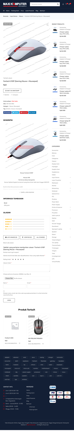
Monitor (54, 185)
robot (7, 375)
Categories (55, 158)
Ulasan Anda (7, 263)
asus (33, 357)
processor (37, 372)
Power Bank (55, 202)
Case (53, 156)
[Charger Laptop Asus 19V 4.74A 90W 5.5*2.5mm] (55, 74)
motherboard (45, 368)
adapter (7, 357)
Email (29, 283)
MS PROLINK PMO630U (35, 338)
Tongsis (54, 250)
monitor (35, 368)
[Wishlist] (66, 4)
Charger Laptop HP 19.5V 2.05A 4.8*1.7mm (65, 107)
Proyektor (55, 212)
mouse (13, 109)
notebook (7, 372)
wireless (24, 379)
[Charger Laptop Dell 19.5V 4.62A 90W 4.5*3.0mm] (55, 134)
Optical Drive (55, 193)
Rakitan (54, 218)
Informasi (32, 407)
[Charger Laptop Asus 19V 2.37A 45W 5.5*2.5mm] (55, 45)
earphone (25, 361)
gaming (52, 361)
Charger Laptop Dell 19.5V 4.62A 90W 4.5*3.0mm (64, 137)
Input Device (13, 16)
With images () (12, 237)
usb (50, 375)
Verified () (28, 237)
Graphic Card (56, 169)
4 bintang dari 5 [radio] (21, 260)
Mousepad (17, 106)
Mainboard (55, 183)
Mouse (21, 16)
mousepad (19, 109)
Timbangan (55, 248)
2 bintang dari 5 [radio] (16, 260)
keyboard (59, 364)
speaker (24, 375)
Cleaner (54, 161)
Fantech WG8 (9, 338)
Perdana (54, 199)
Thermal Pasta (56, 245)
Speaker (54, 231)
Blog (27, 401)
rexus (63, 372)
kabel (50, 364)
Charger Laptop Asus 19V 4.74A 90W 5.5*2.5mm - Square (65, 63)
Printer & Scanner (57, 207)
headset (15, 364)
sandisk (16, 375)
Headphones (55, 172)
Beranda (5, 16)
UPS (53, 259)
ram (46, 372)
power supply (26, 372)
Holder (54, 174)
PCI (53, 196)
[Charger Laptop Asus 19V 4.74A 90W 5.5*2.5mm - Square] (55, 59)
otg (16, 372)
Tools (53, 253)
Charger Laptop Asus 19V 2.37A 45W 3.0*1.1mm (64, 33)
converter (7, 361)
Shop (27, 395)
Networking (55, 188)
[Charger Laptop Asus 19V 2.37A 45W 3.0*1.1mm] (55, 30)
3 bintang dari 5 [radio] (19, 260)
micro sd (17, 368)
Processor (55, 210)
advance (15, 357)
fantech (8, 109)
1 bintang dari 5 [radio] (13, 260)
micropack (8, 368)
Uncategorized (56, 256)
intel (42, 364)
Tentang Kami (30, 393)
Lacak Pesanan (30, 398)
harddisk (61, 361)
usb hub (7, 379)
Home (28, 390)
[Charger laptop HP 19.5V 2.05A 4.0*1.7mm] (55, 119)
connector (60, 357)
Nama (5, 283)
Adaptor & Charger (65, 29)
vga (16, 379)
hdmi (7, 364)
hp (24, 364)
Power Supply (56, 204)
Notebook (54, 191)
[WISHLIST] (20, 343)
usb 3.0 (59, 375)
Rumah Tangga (56, 223)
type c (42, 375)
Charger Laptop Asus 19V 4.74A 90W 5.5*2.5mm (64, 77)
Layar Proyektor (56, 180)
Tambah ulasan (7, 78)
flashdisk (43, 361)
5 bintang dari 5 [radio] (24, 260)
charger (50, 357)
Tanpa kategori (56, 240)
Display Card (55, 164)
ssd (33, 375)
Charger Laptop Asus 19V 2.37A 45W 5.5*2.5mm (64, 48)
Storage (54, 237)
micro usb (26, 368)
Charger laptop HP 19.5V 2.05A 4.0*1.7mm (65, 122)
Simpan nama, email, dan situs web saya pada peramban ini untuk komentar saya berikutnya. (25, 294)
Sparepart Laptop (57, 229)
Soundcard (55, 226)
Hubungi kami (33, 409)
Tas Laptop (55, 242)
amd (24, 357)
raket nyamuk (56, 215)
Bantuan (28, 403)
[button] (47, 25)
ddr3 (16, 361)
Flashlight (55, 166)
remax (55, 372)
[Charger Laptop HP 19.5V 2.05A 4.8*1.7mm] (55, 104)
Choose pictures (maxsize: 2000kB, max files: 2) (17, 274)
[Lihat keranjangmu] (69, 4)
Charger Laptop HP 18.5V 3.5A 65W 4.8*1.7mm (65, 92)
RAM (53, 221)
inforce (33, 364)
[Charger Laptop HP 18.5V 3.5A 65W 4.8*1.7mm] (55, 89)
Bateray (54, 153)
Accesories (63, 27)
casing (42, 357)
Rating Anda (7, 259)
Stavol (54, 234)
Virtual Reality (56, 261)
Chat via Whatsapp (12, 90)
